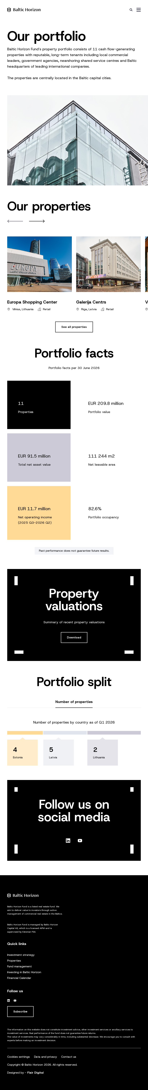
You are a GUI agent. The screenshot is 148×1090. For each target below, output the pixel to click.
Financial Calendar (19, 978)
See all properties (74, 327)
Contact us (68, 1057)
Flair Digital (35, 1072)
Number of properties (74, 701)
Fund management (19, 966)
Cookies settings (18, 1057)
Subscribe (20, 1011)
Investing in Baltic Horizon (24, 972)
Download (74, 637)
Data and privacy (45, 1057)
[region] (74, 698)
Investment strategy (20, 955)
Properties (14, 960)
